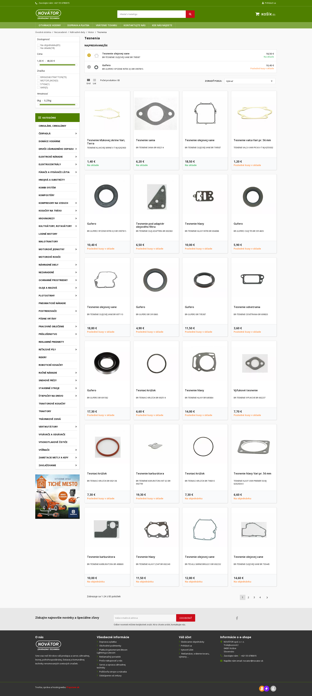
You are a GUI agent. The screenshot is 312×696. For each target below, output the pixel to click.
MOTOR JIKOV (49, 80)
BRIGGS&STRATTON (53, 77)
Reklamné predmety (51, 341)
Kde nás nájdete (162, 25)
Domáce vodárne (49, 141)
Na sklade (47, 48)
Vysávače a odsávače (52, 434)
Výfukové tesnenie (246, 390)
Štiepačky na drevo (51, 395)
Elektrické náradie (51, 156)
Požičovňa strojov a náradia (113, 671)
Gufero (106, 65)
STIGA (45, 84)
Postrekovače (48, 311)
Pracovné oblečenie (51, 326)
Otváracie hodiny (50, 25)
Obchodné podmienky (110, 645)
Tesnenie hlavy (194, 223)
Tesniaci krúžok (146, 390)
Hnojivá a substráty (52, 179)
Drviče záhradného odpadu (56, 148)
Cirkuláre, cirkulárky (52, 125)
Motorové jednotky (51, 249)
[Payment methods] (268, 688)
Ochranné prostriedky (53, 280)
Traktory (45, 411)
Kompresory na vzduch (53, 202)
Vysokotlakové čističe (53, 442)
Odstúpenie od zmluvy (110, 675)
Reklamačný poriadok (110, 656)
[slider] (38, 65)
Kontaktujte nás (134, 25)
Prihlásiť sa (186, 645)
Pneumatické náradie (52, 303)
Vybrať (250, 81)
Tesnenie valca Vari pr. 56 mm (252, 140)
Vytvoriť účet (187, 649)
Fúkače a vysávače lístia (54, 172)
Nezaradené (46, 272)
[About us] (48, 645)
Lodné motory (48, 233)
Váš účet (185, 637)
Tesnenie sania (145, 140)
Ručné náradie (48, 372)
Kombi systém (47, 187)
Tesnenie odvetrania (247, 307)
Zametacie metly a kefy (53, 457)
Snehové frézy (48, 380)
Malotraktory (48, 241)
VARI (44, 87)
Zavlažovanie (47, 465)
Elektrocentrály (50, 164)
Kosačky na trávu (50, 210)
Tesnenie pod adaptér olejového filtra (150, 225)
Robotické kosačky (51, 364)
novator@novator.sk (253, 660)
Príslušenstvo (48, 334)
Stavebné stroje (49, 388)
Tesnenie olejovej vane (116, 53)
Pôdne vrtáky (47, 318)
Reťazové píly (47, 349)
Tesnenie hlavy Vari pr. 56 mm (252, 473)
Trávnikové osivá (50, 419)
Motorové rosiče (50, 256)
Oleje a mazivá (48, 287)
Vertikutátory (48, 426)
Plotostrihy (47, 295)
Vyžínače (44, 449)
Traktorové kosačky (52, 403)
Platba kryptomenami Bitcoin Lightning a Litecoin (112, 651)
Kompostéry (46, 195)
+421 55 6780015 (62, 2)
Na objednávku (50, 45)
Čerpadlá (45, 133)
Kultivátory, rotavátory (55, 226)
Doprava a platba (78, 25)
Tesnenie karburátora (150, 473)
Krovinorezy (47, 218)
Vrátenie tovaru (106, 25)
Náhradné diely (48, 264)
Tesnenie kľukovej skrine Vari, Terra (106, 141)
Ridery (42, 357)
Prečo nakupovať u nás (110, 660)
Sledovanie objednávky (192, 641)
